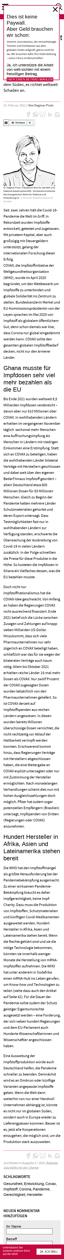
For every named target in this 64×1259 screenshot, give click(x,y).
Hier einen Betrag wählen (30, 79)
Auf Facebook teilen (28, 114)
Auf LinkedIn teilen (50, 114)
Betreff (11, 1239)
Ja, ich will (49, 1252)
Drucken (57, 114)
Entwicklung (34, 1183)
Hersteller (35, 1194)
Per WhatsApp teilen (35, 114)
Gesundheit (12, 1183)
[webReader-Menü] (6, 123)
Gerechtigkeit (14, 1194)
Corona (25, 1189)
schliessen (55, 9)
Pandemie (41, 1189)
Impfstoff (10, 1189)
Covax (50, 1183)
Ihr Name (13, 1226)
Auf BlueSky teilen (42, 114)
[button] (19, 122)
